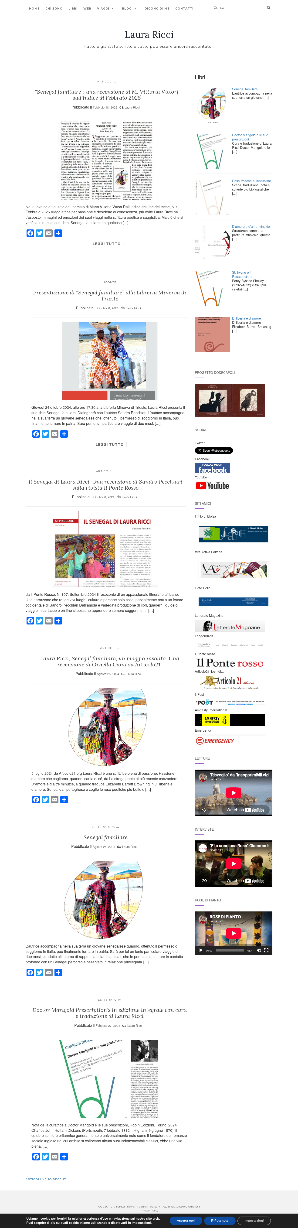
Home (34, 8)
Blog (127, 8)
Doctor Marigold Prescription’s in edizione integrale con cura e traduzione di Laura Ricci (109, 1013)
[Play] (201, 950)
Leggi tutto (107, 244)
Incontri (110, 282)
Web (87, 8)
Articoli (104, 81)
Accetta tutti (186, 1220)
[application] (233, 933)
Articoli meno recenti (46, 1179)
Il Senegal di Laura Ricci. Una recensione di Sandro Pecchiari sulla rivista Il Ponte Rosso (105, 484)
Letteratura (103, 827)
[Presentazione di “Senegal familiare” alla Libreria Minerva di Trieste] (109, 361)
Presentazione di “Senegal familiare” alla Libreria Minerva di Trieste (109, 295)
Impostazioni (254, 1220)
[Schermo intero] (266, 950)
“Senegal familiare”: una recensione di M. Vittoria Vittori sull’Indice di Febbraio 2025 (107, 94)
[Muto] (259, 950)
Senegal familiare (106, 837)
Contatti (184, 8)
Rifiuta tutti (220, 1220)
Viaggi (103, 8)
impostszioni (141, 1223)
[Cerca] (268, 7)
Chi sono (54, 8)
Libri (73, 8)
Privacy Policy (149, 1210)
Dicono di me (157, 8)
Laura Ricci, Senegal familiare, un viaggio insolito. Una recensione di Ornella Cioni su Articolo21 (109, 661)
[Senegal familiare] (106, 900)
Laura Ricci (149, 34)
